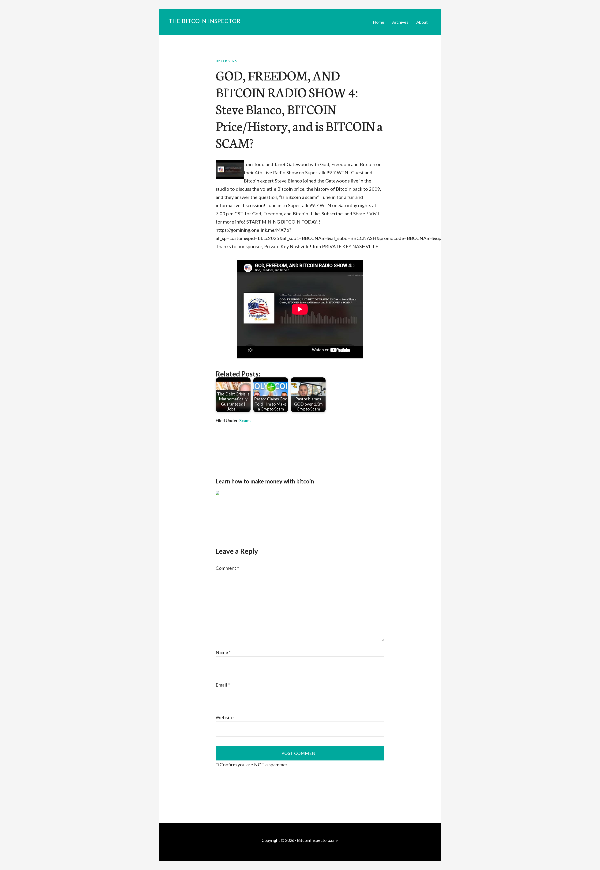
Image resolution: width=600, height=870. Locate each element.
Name (223, 652)
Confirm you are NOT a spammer (253, 764)
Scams (245, 420)
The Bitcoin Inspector (204, 20)
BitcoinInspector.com (317, 840)
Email (223, 685)
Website (225, 717)
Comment (227, 568)
